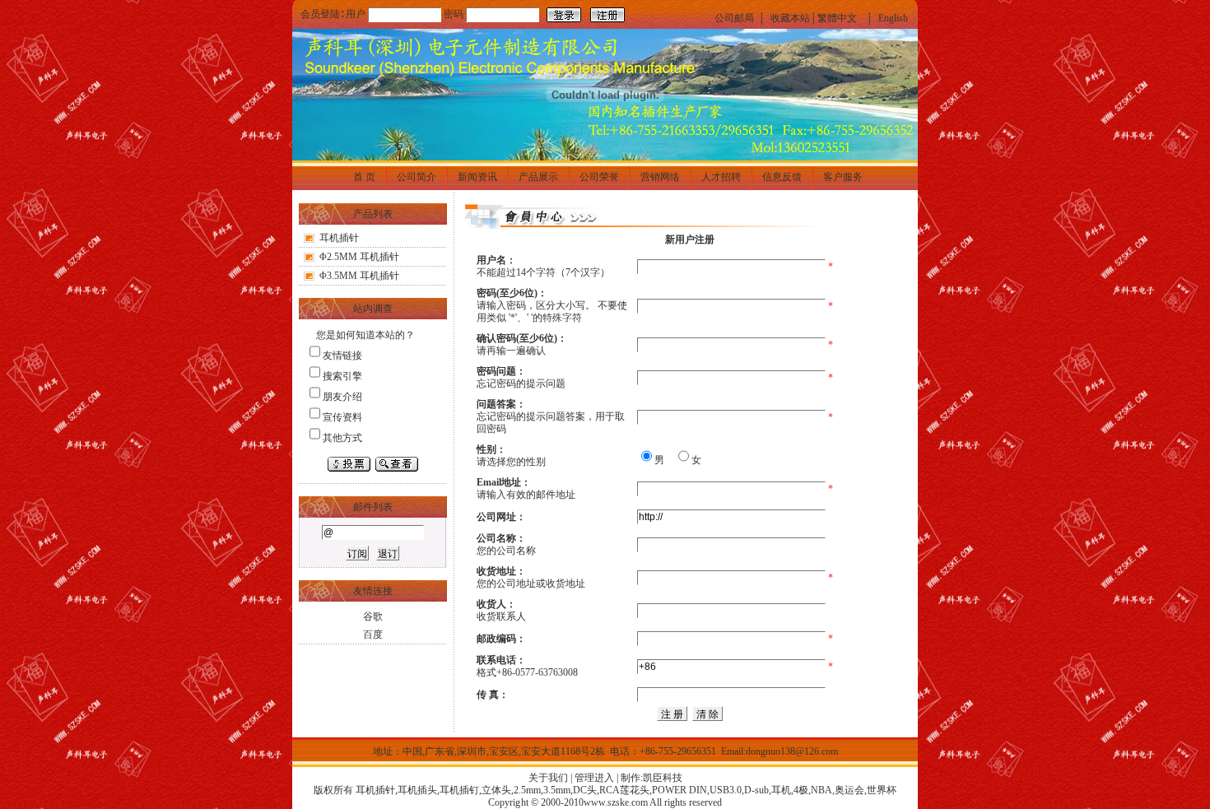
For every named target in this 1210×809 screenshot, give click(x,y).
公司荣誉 (599, 177)
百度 (373, 634)
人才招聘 (721, 177)
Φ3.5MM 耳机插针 (359, 275)
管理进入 (594, 777)
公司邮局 (734, 18)
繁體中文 (837, 18)
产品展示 (538, 177)
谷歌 (373, 616)
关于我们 (548, 777)
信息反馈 (782, 177)
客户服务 (843, 177)
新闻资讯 (477, 177)
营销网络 (660, 177)
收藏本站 (790, 18)
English (893, 18)
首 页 (364, 177)
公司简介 (416, 177)
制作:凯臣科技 (651, 777)
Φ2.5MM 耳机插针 (359, 257)
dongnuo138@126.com (792, 751)
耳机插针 (339, 238)
